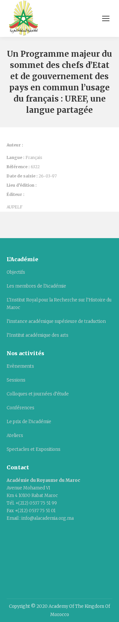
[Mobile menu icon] (105, 18)
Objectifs (16, 272)
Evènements (20, 366)
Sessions (16, 380)
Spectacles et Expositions (33, 449)
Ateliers (15, 435)
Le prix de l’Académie (29, 421)
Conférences (20, 408)
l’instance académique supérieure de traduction (56, 321)
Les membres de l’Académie (36, 286)
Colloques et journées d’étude (38, 394)
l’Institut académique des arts (37, 335)
